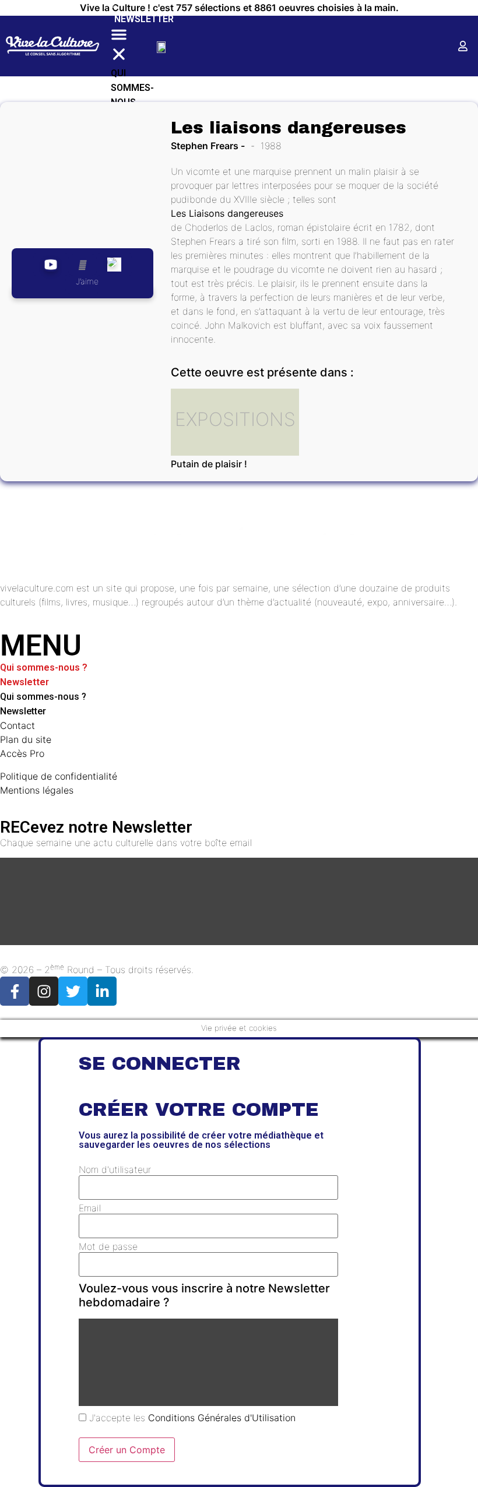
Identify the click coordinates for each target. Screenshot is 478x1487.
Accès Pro (22, 753)
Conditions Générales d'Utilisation (222, 1417)
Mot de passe (108, 1246)
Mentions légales (36, 790)
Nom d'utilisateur (115, 1169)
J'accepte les (191, 1417)
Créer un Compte (127, 1450)
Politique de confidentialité (58, 776)
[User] (462, 46)
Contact (17, 725)
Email (90, 1208)
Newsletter (144, 18)
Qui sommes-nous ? (43, 667)
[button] (119, 46)
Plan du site (25, 739)
